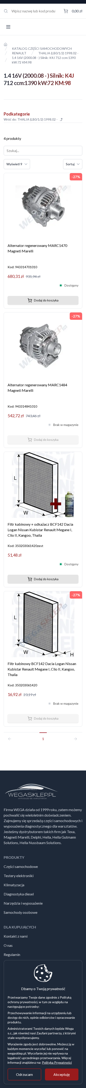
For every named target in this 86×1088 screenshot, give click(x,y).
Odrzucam (24, 1074)
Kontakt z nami (16, 936)
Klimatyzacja (14, 885)
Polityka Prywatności (57, 1062)
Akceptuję (61, 1074)
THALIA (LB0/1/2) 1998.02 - (58, 53)
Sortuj (70, 164)
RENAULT (19, 53)
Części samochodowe (21, 866)
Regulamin (12, 954)
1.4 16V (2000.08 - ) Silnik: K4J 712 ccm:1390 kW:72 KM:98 (44, 60)
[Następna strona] (74, 736)
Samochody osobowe (20, 912)
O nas (8, 945)
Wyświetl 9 (14, 164)
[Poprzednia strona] (11, 736)
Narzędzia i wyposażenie (23, 903)
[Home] (5, 44)
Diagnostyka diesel (19, 894)
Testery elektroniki (18, 875)
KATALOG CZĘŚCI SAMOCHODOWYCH (42, 48)
